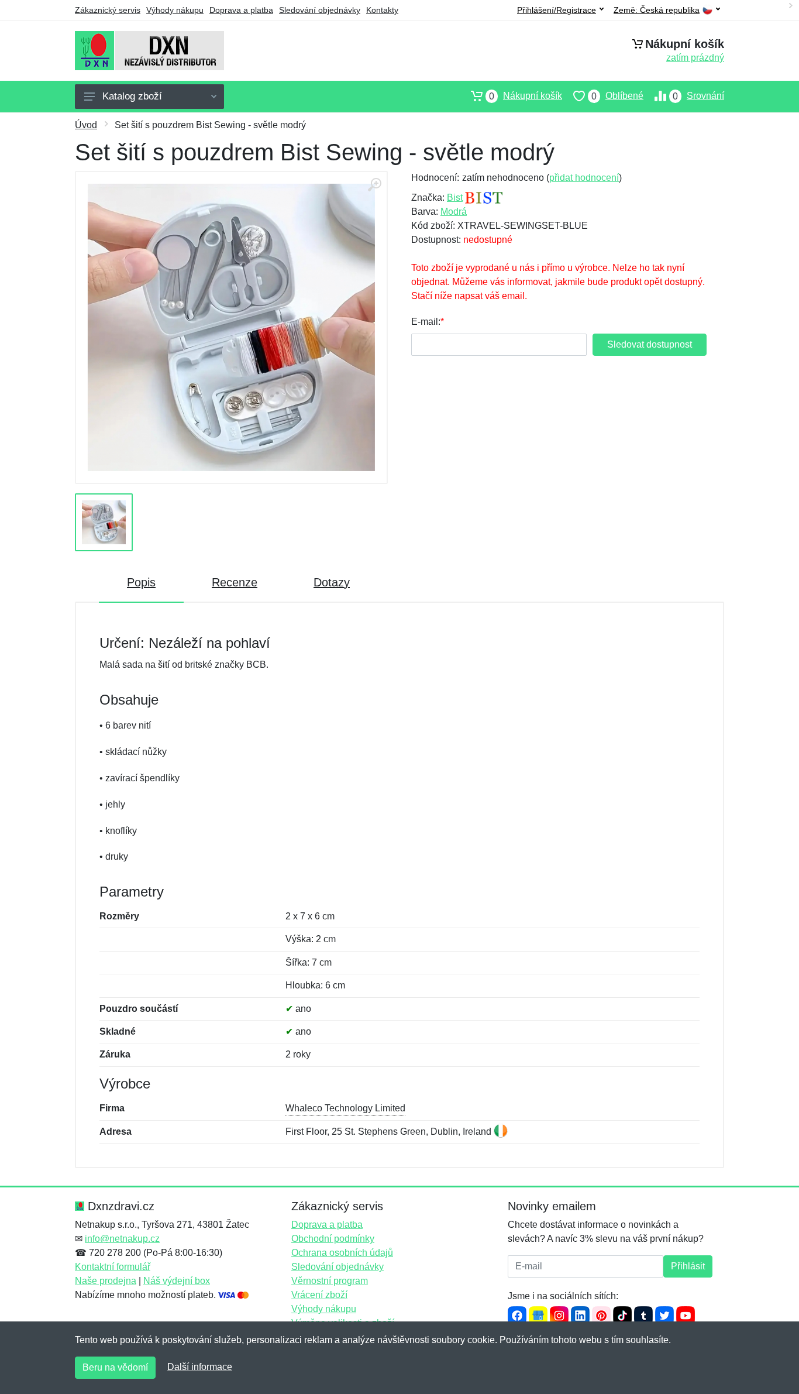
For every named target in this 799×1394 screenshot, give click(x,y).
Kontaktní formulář (112, 1267)
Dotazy (332, 582)
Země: (657, 10)
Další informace (199, 1367)
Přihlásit (688, 1266)
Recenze (234, 582)
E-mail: (425, 322)
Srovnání (698, 96)
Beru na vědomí (115, 1367)
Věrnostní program (329, 1281)
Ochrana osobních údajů (342, 1253)
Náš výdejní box (176, 1281)
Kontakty (382, 10)
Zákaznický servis (107, 10)
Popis (141, 582)
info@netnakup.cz (122, 1239)
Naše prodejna (105, 1281)
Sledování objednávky (319, 10)
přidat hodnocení (584, 178)
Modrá (453, 212)
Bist (455, 197)
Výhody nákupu (175, 10)
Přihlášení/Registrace (556, 10)
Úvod (86, 125)
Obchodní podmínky (332, 1239)
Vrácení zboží (319, 1295)
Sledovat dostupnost (649, 344)
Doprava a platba (241, 10)
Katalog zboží (132, 96)
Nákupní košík (525, 96)
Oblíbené (617, 96)
